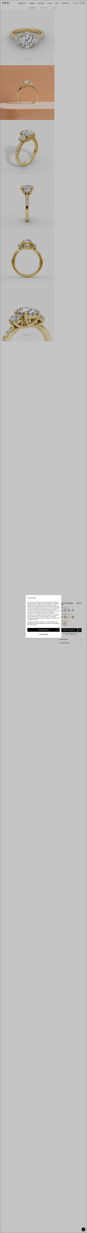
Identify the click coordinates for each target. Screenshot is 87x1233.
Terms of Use (33, 624)
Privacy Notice (55, 623)
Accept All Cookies (43, 630)
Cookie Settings (43, 634)
